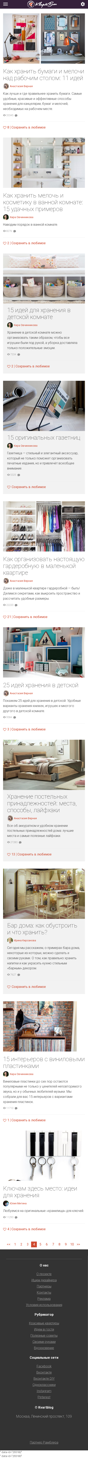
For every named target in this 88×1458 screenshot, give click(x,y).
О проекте (44, 1274)
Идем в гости (44, 1329)
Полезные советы (44, 1336)
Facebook (44, 1366)
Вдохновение (44, 1348)
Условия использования (44, 1305)
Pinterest (44, 1397)
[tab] (44, 4)
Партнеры (44, 1286)
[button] (83, 4)
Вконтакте (44, 1372)
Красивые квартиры (44, 1323)
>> (78, 1244)
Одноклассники (44, 1385)
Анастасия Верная (21, 86)
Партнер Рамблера (44, 1442)
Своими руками (44, 1342)
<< (8, 1244)
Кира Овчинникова (21, 217)
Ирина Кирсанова (25, 940)
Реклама (44, 1299)
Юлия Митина (18, 1203)
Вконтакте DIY (44, 1379)
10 (72, 1244)
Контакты (44, 1292)
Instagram (44, 1391)
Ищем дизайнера (44, 1280)
